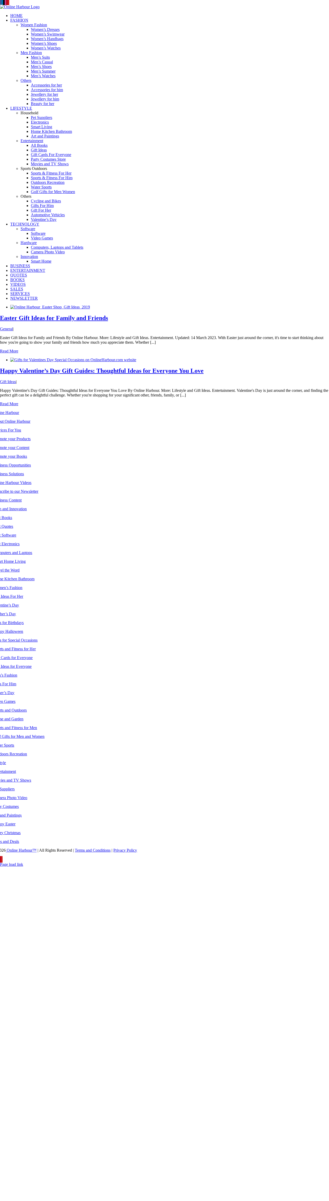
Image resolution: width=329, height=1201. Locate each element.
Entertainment (32, 141)
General (6, 329)
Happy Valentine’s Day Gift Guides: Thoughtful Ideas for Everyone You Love (102, 370)
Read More (9, 351)
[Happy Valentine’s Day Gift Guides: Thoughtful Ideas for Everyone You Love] (73, 360)
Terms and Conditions (93, 850)
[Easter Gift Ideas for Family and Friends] (50, 307)
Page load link (11, 864)
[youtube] (2, 859)
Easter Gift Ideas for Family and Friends (54, 318)
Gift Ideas (8, 381)
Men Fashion (31, 52)
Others (26, 80)
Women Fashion (34, 25)
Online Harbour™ (21, 850)
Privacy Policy (125, 850)
